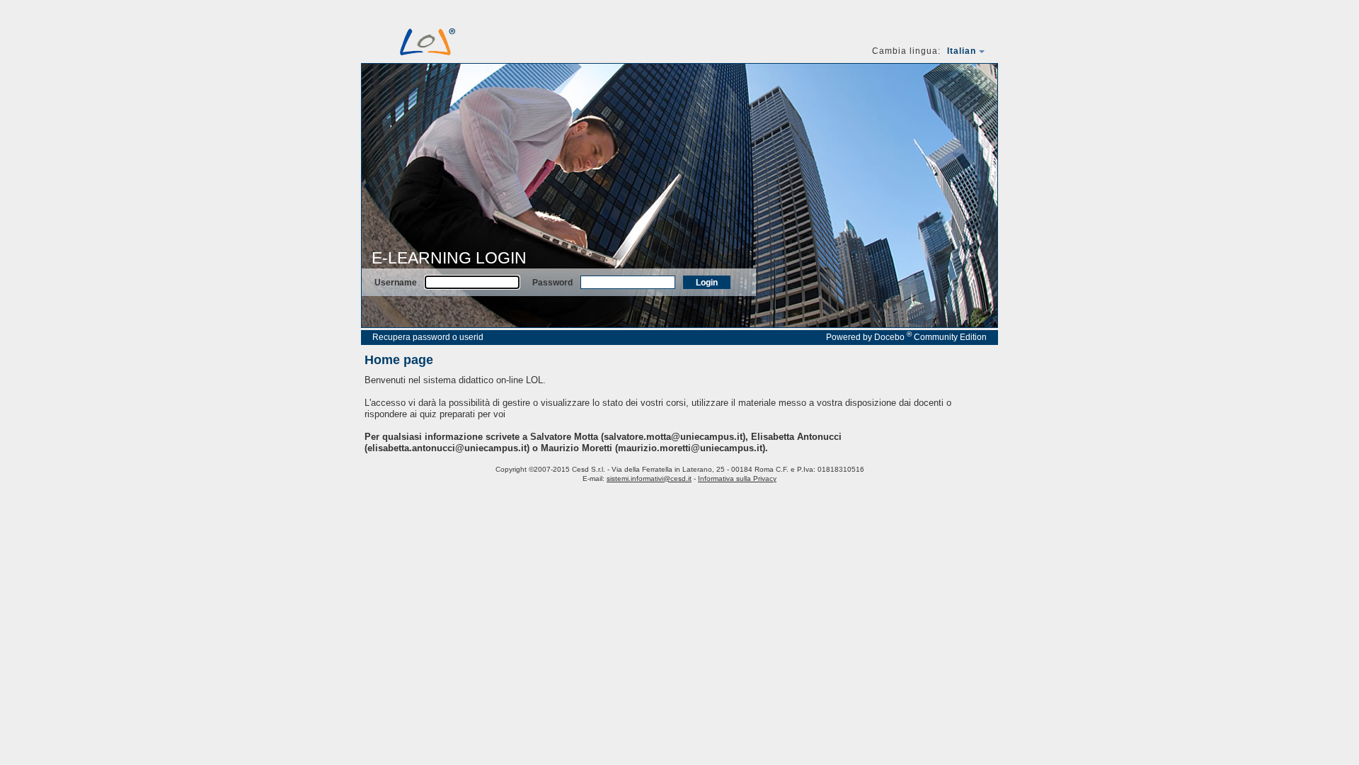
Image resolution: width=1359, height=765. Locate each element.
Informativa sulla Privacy (737, 478)
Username (395, 282)
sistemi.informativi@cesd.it (649, 478)
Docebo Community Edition (930, 336)
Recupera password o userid (427, 336)
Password (552, 282)
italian (961, 50)
